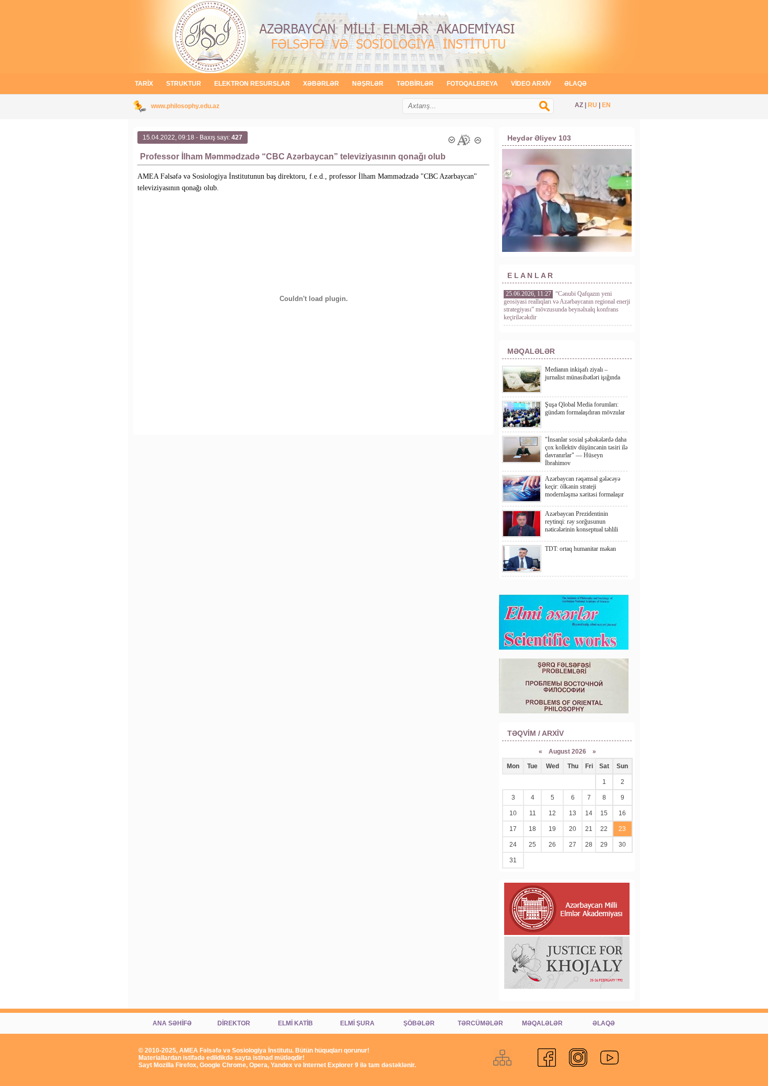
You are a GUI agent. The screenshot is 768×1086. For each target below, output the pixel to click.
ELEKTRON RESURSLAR (252, 83)
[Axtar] (549, 111)
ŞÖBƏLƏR (419, 1023)
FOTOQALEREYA (472, 83)
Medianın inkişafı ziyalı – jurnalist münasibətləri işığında (582, 373)
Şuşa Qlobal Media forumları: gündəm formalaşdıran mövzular (585, 408)
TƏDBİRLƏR (415, 83)
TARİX (144, 83)
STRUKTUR (183, 83)
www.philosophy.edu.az (185, 106)
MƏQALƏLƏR (542, 1023)
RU (592, 105)
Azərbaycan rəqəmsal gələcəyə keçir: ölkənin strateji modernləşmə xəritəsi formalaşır (584, 486)
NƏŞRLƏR (367, 83)
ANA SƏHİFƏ (172, 1023)
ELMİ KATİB (295, 1023)
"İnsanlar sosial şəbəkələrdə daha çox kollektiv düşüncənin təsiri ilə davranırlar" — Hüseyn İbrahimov (586, 451)
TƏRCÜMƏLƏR (480, 1023)
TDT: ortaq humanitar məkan (580, 548)
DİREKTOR (233, 1023)
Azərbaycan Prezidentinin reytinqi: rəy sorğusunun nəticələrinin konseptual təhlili (581, 521)
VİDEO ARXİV (531, 83)
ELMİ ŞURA (357, 1023)
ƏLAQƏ (575, 83)
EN (606, 105)
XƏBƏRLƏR (321, 83)
